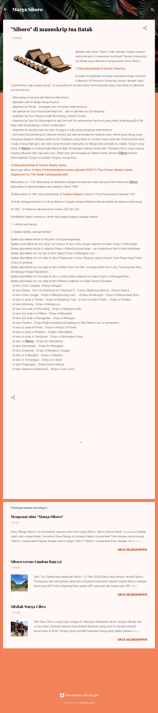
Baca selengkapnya (132, 549)
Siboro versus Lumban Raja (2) (36, 561)
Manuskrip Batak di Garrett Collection (102, 68)
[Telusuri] (152, 10)
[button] (145, 28)
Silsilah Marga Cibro (28, 606)
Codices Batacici (73, 194)
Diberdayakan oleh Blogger (81, 695)
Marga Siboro (27, 9)
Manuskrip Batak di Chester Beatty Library (40, 165)
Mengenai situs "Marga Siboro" (37, 516)
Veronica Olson (88, 703)
